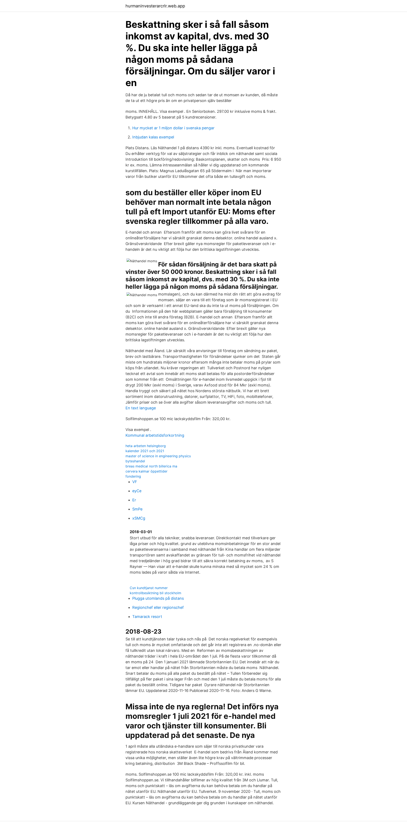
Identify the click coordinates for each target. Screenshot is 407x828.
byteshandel (135, 461)
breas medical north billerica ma (151, 466)
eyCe (136, 491)
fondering (133, 476)
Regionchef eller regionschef (158, 607)
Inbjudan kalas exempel (153, 137)
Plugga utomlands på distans (158, 598)
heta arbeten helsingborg (145, 446)
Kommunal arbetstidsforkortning (154, 435)
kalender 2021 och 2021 (144, 451)
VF (134, 482)
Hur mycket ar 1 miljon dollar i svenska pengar (173, 128)
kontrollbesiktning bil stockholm (155, 593)
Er (134, 500)
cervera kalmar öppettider (146, 471)
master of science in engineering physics (158, 456)
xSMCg (138, 518)
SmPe (137, 509)
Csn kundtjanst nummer (149, 588)
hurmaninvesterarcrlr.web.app (155, 6)
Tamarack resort (147, 616)
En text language (140, 408)
